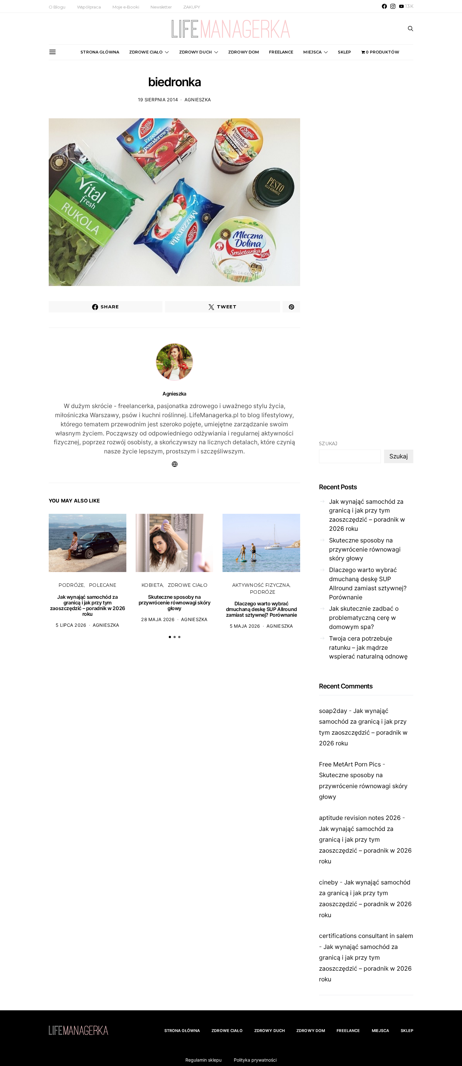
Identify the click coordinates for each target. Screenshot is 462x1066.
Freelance (281, 52)
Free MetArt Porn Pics (350, 764)
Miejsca (312, 52)
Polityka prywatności (255, 1060)
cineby (328, 882)
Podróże (71, 585)
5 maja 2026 (245, 626)
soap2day (333, 711)
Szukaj (328, 443)
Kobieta (152, 585)
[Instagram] (392, 6)
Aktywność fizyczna (260, 585)
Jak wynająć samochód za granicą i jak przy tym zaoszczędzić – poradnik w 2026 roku (87, 605)
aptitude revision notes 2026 (360, 818)
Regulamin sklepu (203, 1060)
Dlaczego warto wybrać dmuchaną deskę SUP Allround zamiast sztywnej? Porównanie (261, 609)
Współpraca (89, 6)
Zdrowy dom (243, 52)
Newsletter (161, 6)
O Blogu (57, 6)
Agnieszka (197, 99)
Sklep (344, 52)
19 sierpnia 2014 (158, 99)
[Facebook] (384, 6)
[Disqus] (174, 741)
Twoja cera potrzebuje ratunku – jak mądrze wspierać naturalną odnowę (368, 647)
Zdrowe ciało (146, 52)
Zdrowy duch (195, 52)
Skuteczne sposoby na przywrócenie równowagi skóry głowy (175, 602)
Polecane (102, 585)
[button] (170, 637)
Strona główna (99, 52)
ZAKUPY (191, 6)
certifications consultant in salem (366, 936)
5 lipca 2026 (71, 625)
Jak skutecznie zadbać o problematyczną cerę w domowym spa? (364, 618)
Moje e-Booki (126, 6)
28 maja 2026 (157, 619)
